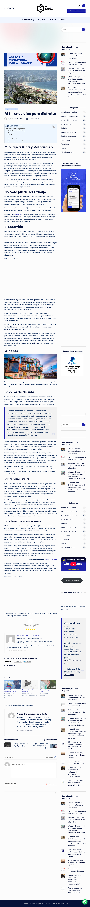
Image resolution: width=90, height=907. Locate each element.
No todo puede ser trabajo (16, 131)
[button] (76, 11)
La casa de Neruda (14, 137)
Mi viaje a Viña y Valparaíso (15, 129)
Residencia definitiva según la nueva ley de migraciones (76, 70)
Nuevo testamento (68, 132)
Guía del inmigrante (69, 120)
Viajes (63, 148)
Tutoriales (65, 144)
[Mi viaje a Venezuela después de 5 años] (12, 684)
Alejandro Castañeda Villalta (32, 714)
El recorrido (11, 133)
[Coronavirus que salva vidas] (48, 684)
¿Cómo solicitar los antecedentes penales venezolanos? (76, 56)
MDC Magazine (67, 124)
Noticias (64, 128)
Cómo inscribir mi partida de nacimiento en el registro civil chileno (76, 745)
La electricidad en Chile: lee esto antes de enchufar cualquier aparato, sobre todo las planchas (77, 92)
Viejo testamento (67, 152)
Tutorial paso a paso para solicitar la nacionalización (75, 782)
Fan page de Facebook (73, 592)
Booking (18, 214)
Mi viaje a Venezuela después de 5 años (10, 691)
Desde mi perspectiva (69, 116)
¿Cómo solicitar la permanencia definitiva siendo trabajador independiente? (74, 772)
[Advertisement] (30, 40)
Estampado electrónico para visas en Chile (77, 63)
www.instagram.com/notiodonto (16, 651)
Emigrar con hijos (51, 559)
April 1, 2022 (69, 675)
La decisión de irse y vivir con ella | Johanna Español (76, 755)
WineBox (11, 135)
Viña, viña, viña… (13, 139)
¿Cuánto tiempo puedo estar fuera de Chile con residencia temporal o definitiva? (77, 80)
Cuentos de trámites (69, 112)
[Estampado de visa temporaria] (30, 684)
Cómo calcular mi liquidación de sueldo (76, 762)
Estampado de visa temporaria (28, 691)
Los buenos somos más (16, 141)
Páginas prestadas (11, 109)
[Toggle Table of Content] (53, 126)
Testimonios (65, 140)
